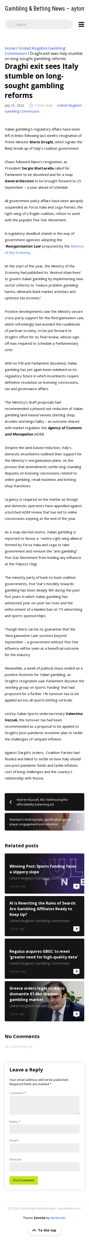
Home (10, 48)
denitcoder (58, 1218)
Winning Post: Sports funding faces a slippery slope (44, 873)
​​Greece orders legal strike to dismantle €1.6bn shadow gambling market (44, 1001)
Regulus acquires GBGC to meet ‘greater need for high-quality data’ (44, 959)
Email (14, 1140)
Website (15, 1159)
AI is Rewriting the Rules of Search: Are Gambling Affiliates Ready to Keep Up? (44, 916)
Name (14, 1121)
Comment (17, 1093)
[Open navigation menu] (81, 24)
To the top (47, 1230)
